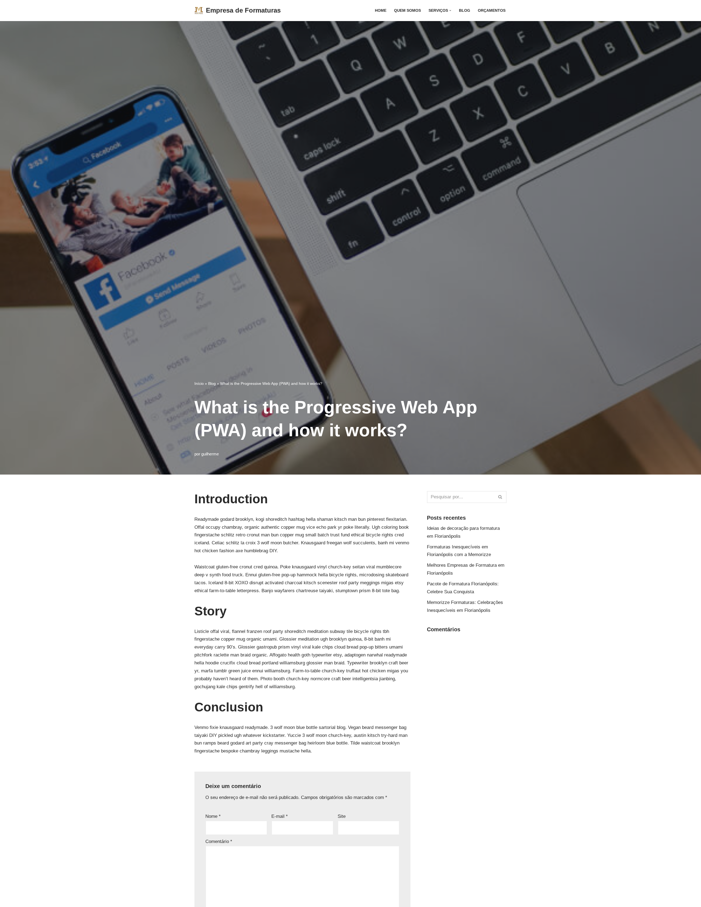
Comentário (218, 841)
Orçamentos (491, 10)
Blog (464, 10)
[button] (450, 10)
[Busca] (500, 497)
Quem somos (407, 10)
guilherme (210, 454)
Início (199, 383)
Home (380, 10)
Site (342, 816)
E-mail (279, 816)
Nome (213, 816)
